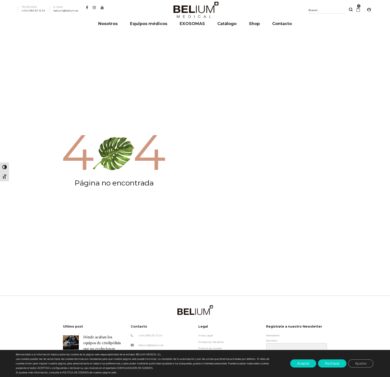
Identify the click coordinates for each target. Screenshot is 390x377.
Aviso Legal (205, 335)
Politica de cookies (210, 348)
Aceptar (303, 363)
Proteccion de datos (211, 342)
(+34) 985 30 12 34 (150, 335)
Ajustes (361, 363)
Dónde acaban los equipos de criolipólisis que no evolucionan (102, 343)
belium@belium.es (151, 345)
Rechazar (332, 363)
